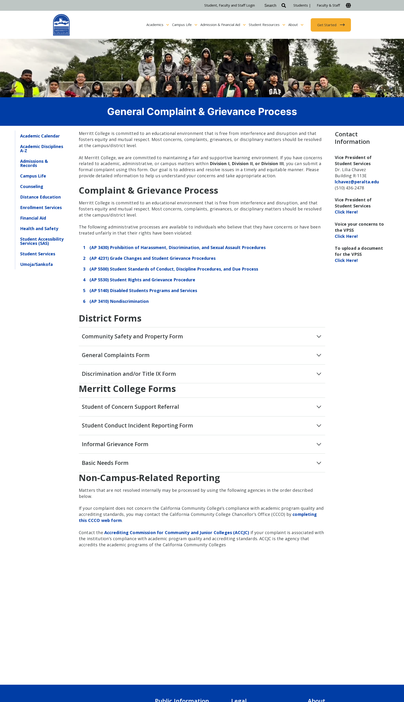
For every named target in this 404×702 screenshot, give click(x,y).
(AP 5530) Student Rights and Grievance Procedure (142, 279)
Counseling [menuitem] (31, 186)
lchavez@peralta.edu (357, 182)
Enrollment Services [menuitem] (41, 207)
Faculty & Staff (328, 5)
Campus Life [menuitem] (33, 176)
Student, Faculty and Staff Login (229, 5)
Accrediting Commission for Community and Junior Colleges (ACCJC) (176, 532)
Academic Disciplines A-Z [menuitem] (41, 148)
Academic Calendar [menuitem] (40, 136)
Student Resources (265, 24)
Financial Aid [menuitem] (33, 218)
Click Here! (346, 212)
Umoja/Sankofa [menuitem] (36, 264)
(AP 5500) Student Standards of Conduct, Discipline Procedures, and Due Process (174, 269)
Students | (302, 5)
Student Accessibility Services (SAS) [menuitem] (42, 241)
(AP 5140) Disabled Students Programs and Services (143, 290)
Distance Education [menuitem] (40, 197)
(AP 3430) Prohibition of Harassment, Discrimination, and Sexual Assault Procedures (178, 247)
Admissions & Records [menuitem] (34, 163)
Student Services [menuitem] (37, 254)
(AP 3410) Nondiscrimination (119, 301)
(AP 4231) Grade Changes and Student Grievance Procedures (153, 258)
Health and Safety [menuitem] (39, 228)
